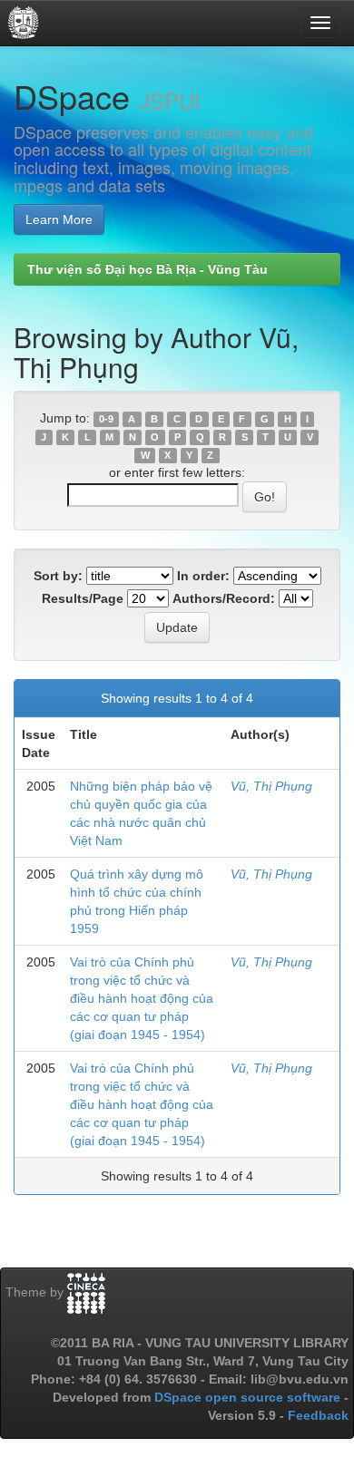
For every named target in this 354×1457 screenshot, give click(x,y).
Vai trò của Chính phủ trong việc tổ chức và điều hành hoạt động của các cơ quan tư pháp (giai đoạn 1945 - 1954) (141, 998)
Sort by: (58, 575)
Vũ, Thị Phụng (271, 786)
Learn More (59, 219)
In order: (203, 575)
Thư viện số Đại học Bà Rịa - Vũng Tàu (147, 269)
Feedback (318, 1415)
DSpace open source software (249, 1397)
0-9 (106, 418)
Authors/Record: (223, 598)
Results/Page (82, 598)
